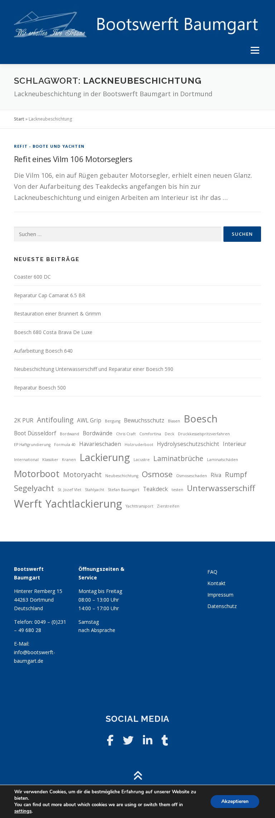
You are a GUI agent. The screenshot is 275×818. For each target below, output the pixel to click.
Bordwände (97, 433)
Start (19, 119)
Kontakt (216, 583)
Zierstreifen (168, 506)
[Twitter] (128, 740)
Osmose (157, 474)
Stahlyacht (94, 489)
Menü (255, 50)
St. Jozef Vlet (69, 489)
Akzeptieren (235, 801)
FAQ (212, 571)
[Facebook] (110, 740)
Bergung (112, 420)
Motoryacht (82, 474)
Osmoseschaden (191, 475)
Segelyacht (34, 488)
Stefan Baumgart (123, 489)
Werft (28, 503)
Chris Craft (126, 433)
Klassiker (50, 459)
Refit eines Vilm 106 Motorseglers (73, 158)
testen (177, 489)
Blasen (174, 420)
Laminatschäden (222, 459)
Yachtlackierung (83, 503)
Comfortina (150, 433)
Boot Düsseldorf (35, 433)
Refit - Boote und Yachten (49, 146)
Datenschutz (222, 606)
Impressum (220, 594)
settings (23, 811)
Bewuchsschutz (144, 420)
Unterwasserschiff (221, 488)
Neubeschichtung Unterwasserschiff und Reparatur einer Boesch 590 (93, 369)
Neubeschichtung (121, 475)
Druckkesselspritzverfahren (204, 433)
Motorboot (36, 473)
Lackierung (104, 457)
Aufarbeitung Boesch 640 (43, 350)
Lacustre (142, 459)
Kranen (69, 459)
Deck (169, 433)
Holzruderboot (139, 444)
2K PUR (23, 420)
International (26, 459)
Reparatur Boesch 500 (40, 387)
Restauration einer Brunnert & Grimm (57, 313)
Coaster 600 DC (32, 276)
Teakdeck (155, 489)
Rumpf (236, 474)
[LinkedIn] (147, 740)
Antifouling (55, 420)
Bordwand (69, 433)
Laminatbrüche (178, 458)
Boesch (201, 418)
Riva (216, 475)
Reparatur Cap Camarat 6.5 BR (49, 295)
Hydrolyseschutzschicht (188, 444)
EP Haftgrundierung (32, 444)
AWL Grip (89, 420)
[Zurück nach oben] (137, 776)
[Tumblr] (164, 740)
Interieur (234, 444)
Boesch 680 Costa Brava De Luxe (53, 332)
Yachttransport (139, 506)
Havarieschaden (100, 444)
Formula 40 (65, 444)
